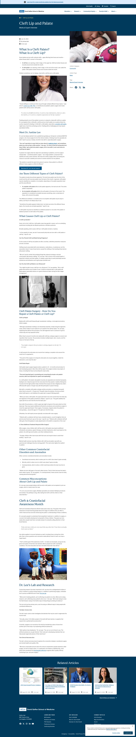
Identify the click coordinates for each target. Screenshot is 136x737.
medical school (53, 143)
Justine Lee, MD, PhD (29, 106)
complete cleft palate (60, 124)
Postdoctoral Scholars (49, 724)
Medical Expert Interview (76, 82)
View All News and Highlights (107, 698)
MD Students (47, 717)
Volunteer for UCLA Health (75, 721)
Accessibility (71, 734)
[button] (105, 6)
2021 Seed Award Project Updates (30, 685)
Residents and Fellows (49, 719)
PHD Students (47, 721)
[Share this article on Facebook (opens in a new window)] (76, 87)
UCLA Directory (98, 717)
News (71, 75)
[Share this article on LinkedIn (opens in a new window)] (84, 87)
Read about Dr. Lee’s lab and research (30, 168)
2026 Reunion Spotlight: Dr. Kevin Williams (80, 685)
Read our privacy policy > (112, 729)
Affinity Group (97, 724)
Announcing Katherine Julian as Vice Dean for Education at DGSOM (104, 686)
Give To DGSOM (73, 717)
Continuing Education (49, 726)
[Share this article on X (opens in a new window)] (80, 87)
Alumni (96, 721)
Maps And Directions (99, 719)
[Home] (20, 18)
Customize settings (116, 732)
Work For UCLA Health (74, 719)
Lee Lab (44, 593)
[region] (110, 730)
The (41, 593)
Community (73, 68)
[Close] (132, 726)
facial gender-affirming (40, 650)
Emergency (64, 734)
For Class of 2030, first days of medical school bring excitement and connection (55, 686)
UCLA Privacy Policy (81, 734)
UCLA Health (89, 6)
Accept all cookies (128, 733)
